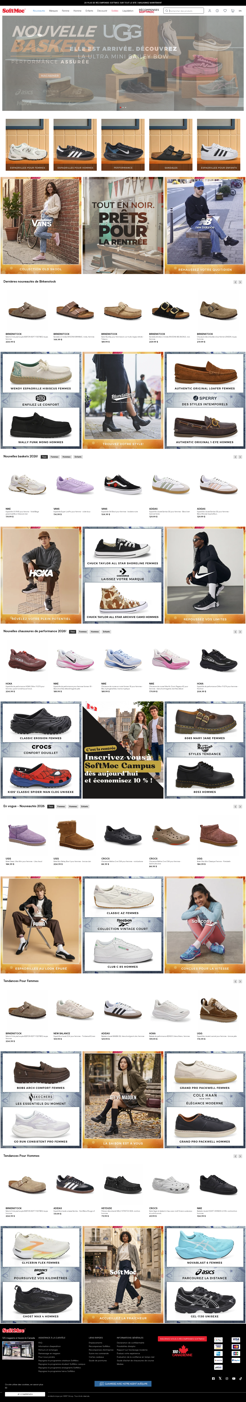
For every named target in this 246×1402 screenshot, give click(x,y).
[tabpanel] (123, 63)
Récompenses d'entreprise (101, 1350)
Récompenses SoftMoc (99, 1346)
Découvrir (102, 10)
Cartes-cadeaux (96, 1357)
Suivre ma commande (99, 1353)
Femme (65, 10)
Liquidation (127, 10)
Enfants (89, 10)
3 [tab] (125, 107)
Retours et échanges (48, 1350)
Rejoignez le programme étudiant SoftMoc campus (61, 1364)
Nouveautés (39, 10)
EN (240, 11)
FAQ (40, 1342)
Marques (53, 10)
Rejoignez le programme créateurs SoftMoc (58, 1360)
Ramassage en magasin (49, 1353)
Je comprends (25, 1394)
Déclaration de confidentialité (130, 1342)
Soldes (114, 10)
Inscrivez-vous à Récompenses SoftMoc (182, 1338)
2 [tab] (123, 107)
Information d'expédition (49, 1346)
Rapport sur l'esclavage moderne (132, 1350)
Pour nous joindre (46, 1357)
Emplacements (95, 1342)
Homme (77, 10)
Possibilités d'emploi (126, 1346)
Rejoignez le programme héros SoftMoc (56, 1371)
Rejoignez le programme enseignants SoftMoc (59, 1367)
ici (6, 1387)
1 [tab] (120, 107)
